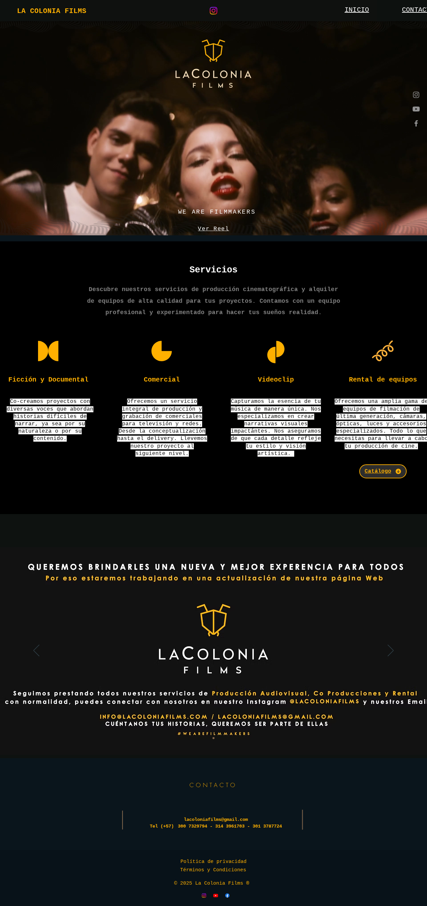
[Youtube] (416, 109)
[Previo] (36, 651)
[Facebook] (416, 123)
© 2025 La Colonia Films (210, 883)
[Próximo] (391, 651)
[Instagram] (213, 11)
